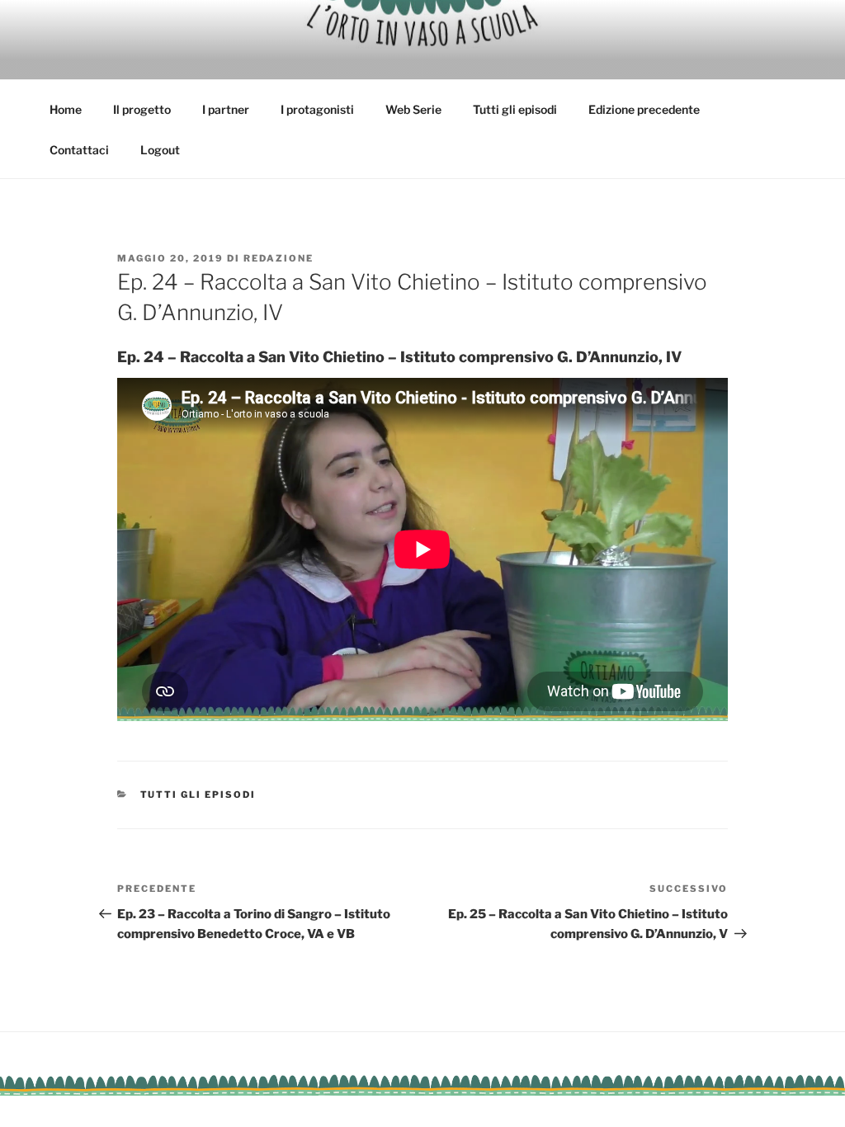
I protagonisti (317, 109)
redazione (278, 258)
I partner (225, 109)
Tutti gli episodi (515, 109)
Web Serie (413, 109)
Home (66, 109)
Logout (160, 150)
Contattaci (79, 150)
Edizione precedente (644, 109)
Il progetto (142, 109)
